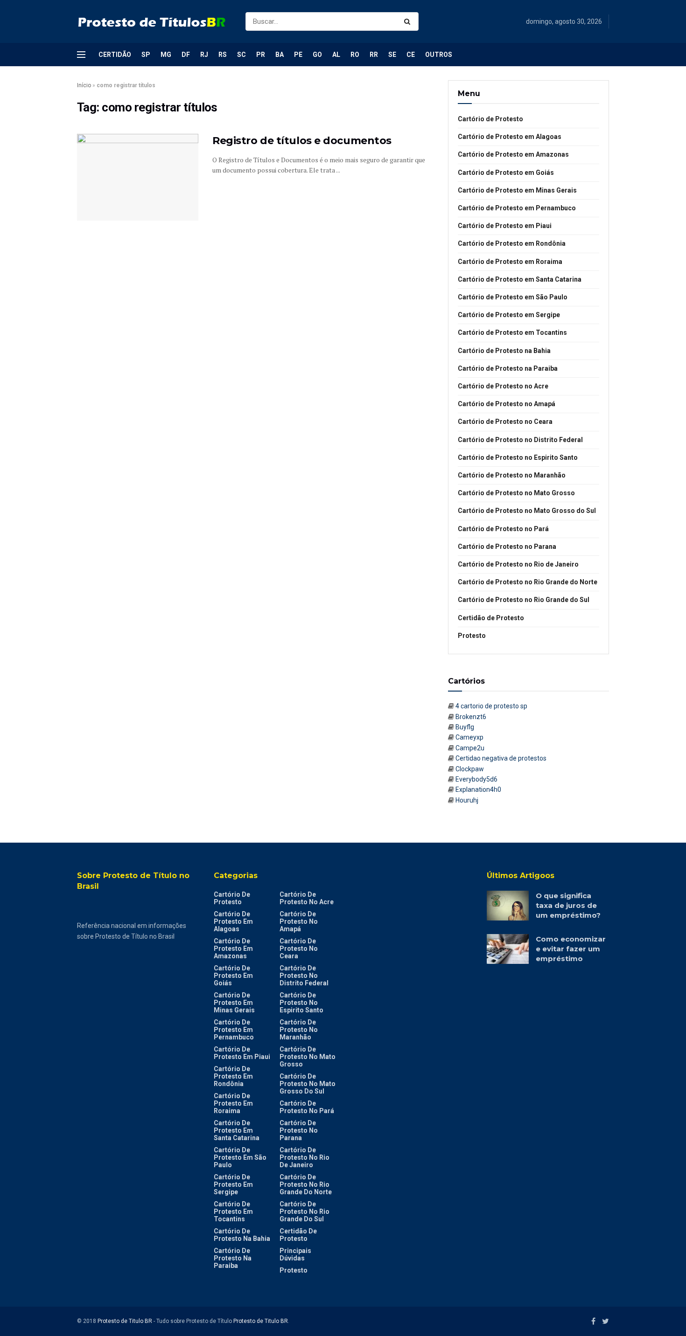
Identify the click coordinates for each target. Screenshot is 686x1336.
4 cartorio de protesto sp (491, 706)
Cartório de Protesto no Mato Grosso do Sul (527, 510)
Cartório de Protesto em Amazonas (513, 154)
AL (336, 54)
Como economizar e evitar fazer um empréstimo (571, 949)
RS (222, 54)
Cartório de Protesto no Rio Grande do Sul (523, 599)
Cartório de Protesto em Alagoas (509, 136)
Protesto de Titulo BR (125, 1321)
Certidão (114, 54)
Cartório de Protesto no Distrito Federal (520, 439)
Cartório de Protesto (490, 119)
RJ (204, 54)
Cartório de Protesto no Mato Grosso (516, 493)
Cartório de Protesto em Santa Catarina (519, 279)
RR (374, 54)
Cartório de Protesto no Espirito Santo (518, 457)
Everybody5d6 (476, 779)
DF (186, 54)
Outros (438, 54)
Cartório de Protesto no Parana (507, 546)
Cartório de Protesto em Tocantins (512, 332)
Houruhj (466, 800)
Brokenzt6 (470, 716)
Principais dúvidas (295, 1254)
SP (145, 54)
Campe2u (469, 748)
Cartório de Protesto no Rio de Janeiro (518, 564)
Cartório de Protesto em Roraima (510, 261)
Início (84, 85)
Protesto (472, 635)
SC (241, 54)
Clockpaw (469, 769)
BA (279, 54)
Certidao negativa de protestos (500, 758)
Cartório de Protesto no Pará (503, 529)
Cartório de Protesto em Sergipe (509, 314)
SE (392, 54)
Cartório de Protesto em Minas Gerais (517, 190)
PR (260, 54)
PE (298, 54)
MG (166, 54)
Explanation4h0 (478, 789)
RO (354, 54)
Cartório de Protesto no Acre (503, 386)
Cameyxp (469, 737)
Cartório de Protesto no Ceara (505, 421)
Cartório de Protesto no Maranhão (512, 475)
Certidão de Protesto (491, 618)
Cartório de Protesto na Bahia (504, 350)
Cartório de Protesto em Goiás (506, 172)
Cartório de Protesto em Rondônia (512, 243)
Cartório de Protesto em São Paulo (512, 297)
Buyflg (464, 727)
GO (317, 54)
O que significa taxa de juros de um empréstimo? (568, 905)
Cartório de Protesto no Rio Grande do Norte (527, 582)
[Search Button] (409, 21)
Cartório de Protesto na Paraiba (508, 368)
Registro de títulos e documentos (302, 140)
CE (410, 54)
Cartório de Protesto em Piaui (505, 225)
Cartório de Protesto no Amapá (506, 404)
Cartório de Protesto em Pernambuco (517, 208)
